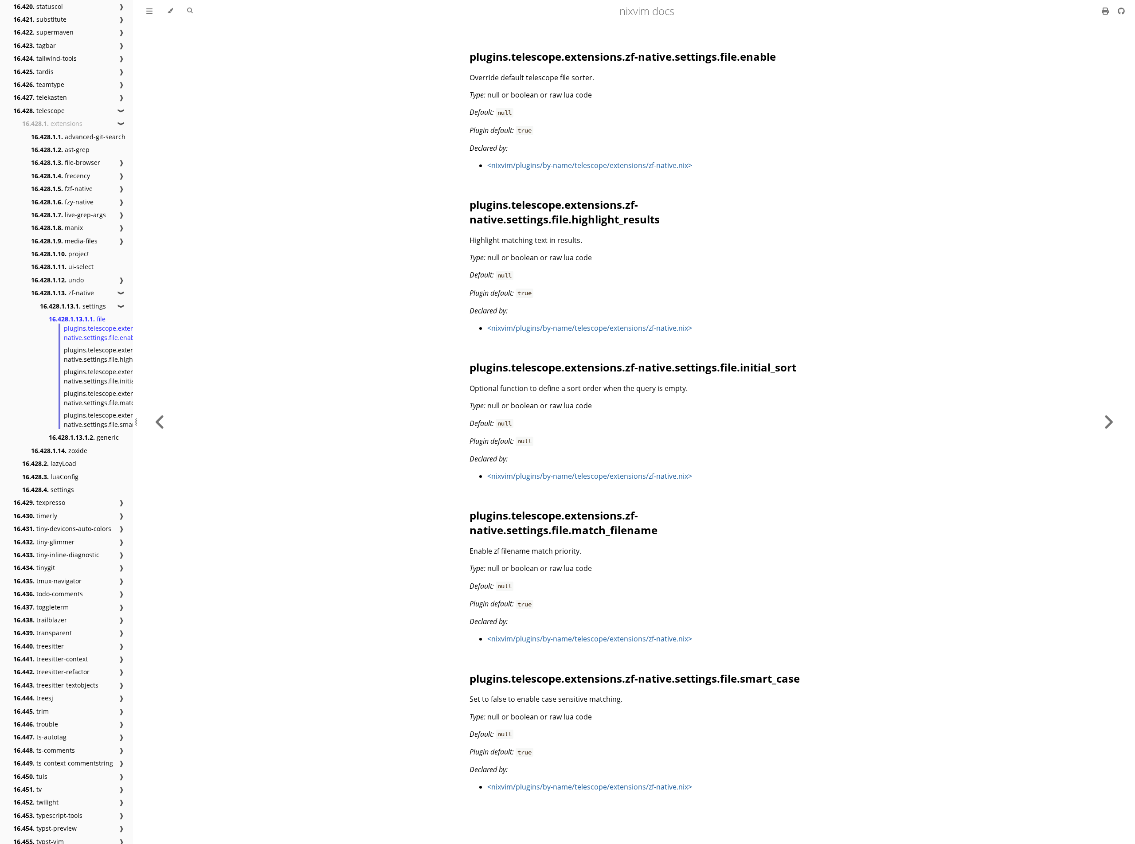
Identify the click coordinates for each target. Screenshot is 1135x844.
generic (84, 437)
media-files (64, 241)
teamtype (38, 84)
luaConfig (50, 477)
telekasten (40, 97)
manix (57, 227)
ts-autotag (40, 737)
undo (57, 280)
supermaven (43, 32)
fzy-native (62, 202)
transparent (42, 633)
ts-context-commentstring (63, 763)
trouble (35, 724)
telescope (39, 110)
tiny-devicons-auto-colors (62, 528)
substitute (40, 19)
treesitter (38, 646)
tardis (33, 71)
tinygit (34, 567)
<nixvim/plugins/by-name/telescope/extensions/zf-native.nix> (589, 165)
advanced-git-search (78, 137)
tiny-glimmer (43, 542)
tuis (30, 776)
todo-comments (48, 594)
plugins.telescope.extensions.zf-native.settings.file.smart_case (111, 420)
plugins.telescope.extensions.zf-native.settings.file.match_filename (115, 398)
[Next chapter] (1108, 422)
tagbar (34, 45)
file (77, 319)
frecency (60, 176)
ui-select (62, 266)
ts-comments (44, 750)
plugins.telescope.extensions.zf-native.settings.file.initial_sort (111, 376)
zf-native (62, 293)
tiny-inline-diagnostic (56, 555)
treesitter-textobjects (55, 685)
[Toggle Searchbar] (190, 11)
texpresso (39, 502)
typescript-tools (47, 815)
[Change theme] (170, 11)
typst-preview (45, 828)
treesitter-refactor (51, 672)
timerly (35, 516)
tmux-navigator (47, 581)
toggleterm (41, 607)
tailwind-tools (45, 58)
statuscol (38, 6)
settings (73, 306)
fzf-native (62, 188)
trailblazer (40, 620)
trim (31, 711)
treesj (33, 698)
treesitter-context (50, 659)
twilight (36, 802)
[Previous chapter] (160, 422)
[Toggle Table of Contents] (149, 11)
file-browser (65, 162)
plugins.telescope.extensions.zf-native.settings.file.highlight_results (116, 354)
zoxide (59, 450)
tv (27, 789)
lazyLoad (49, 463)
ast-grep (60, 149)
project (60, 254)
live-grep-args (68, 215)
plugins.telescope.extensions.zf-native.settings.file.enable (111, 333)
